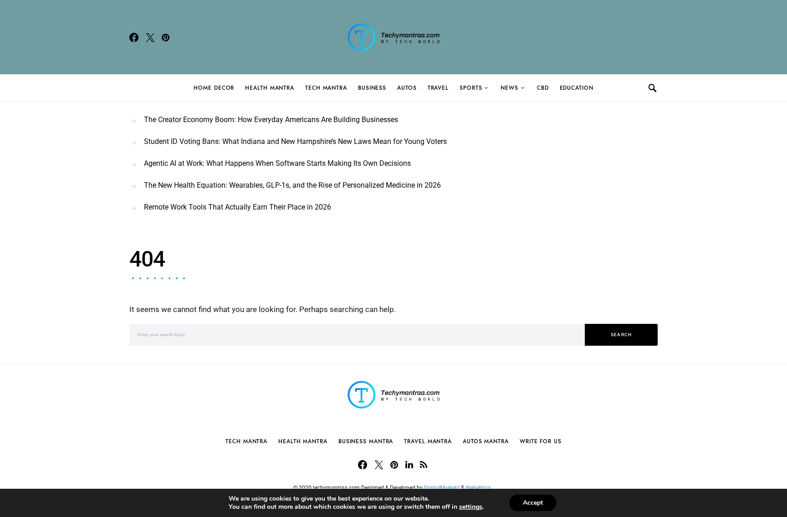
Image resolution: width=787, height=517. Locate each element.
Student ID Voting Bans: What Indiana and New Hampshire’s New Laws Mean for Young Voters (295, 141)
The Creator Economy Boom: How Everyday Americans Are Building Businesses (271, 119)
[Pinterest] (165, 37)
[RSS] (423, 464)
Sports (471, 88)
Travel (438, 88)
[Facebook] (133, 37)
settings (470, 507)
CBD (543, 88)
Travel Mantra (428, 441)
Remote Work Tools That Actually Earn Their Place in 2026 (237, 207)
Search (621, 334)
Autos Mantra (486, 441)
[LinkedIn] (409, 464)
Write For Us (541, 441)
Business (372, 88)
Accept (533, 502)
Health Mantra (269, 88)
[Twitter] (150, 37)
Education (576, 88)
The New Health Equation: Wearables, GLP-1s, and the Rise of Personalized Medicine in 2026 (292, 185)
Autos (407, 88)
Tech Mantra (326, 88)
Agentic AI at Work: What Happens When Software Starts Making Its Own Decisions (277, 163)
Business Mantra (366, 441)
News (509, 88)
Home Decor (214, 88)
